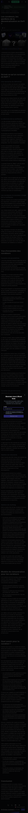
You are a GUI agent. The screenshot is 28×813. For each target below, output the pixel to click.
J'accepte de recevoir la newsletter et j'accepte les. (14, 412)
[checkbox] (4, 412)
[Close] (24, 394)
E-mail (5, 406)
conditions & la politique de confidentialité (14, 413)
